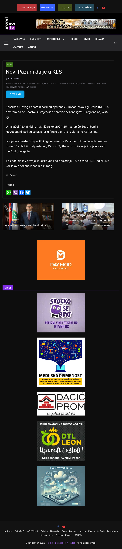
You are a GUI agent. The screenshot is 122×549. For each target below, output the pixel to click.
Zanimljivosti (112, 531)
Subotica (32, 87)
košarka (83, 83)
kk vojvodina (50, 83)
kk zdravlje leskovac (66, 83)
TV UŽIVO (65, 7)
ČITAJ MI (15, 94)
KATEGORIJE (54, 39)
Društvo (72, 531)
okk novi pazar (20, 87)
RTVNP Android (27, 7)
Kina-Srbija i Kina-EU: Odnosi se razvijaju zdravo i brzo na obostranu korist (88, 220)
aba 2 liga (12, 83)
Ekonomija (54, 531)
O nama (99, 39)
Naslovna (19, 39)
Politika (44, 531)
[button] (63, 39)
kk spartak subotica (34, 83)
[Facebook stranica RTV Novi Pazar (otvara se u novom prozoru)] (97, 7)
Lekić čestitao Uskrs (25, 225)
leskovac (92, 83)
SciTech (101, 531)
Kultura (91, 531)
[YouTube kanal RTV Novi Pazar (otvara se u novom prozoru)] (103, 7)
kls (77, 83)
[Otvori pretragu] (115, 43)
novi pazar (101, 83)
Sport (9, 64)
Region (75, 39)
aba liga (21, 83)
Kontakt (18, 47)
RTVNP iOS (47, 7)
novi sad (9, 87)
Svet (87, 39)
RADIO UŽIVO (85, 7)
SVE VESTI (35, 39)
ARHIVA (32, 47)
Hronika (82, 531)
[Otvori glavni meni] (6, 43)
